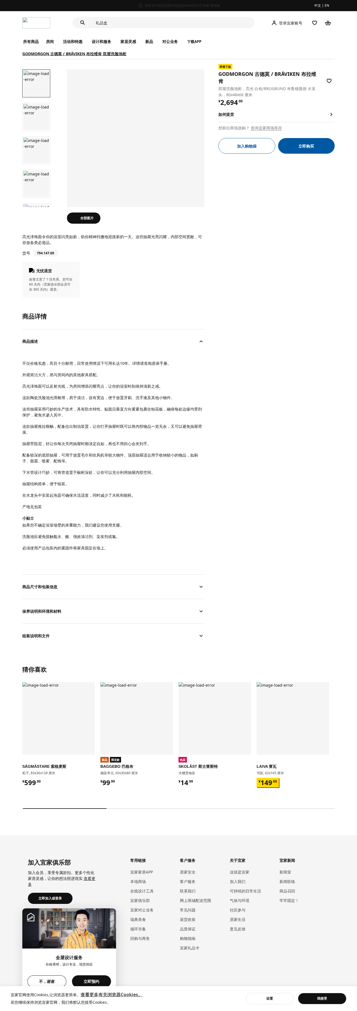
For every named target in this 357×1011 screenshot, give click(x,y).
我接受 (322, 998)
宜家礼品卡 (189, 947)
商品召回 (287, 891)
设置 (269, 998)
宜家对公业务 (142, 910)
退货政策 (188, 919)
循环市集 (138, 929)
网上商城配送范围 (195, 900)
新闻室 (285, 872)
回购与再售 (140, 938)
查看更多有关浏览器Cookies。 (112, 994)
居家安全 (188, 872)
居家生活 (237, 919)
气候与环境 (239, 900)
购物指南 (188, 938)
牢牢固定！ (289, 900)
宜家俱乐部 (140, 900)
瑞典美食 (138, 919)
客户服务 (188, 881)
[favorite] (329, 80)
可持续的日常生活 (245, 891)
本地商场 (138, 881)
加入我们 (237, 881)
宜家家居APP (141, 872)
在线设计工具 (142, 891)
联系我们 (188, 891)
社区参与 (237, 910)
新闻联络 (287, 881)
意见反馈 (237, 929)
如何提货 (226, 114)
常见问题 (188, 910)
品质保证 (188, 929)
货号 (26, 253)
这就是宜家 (239, 872)
